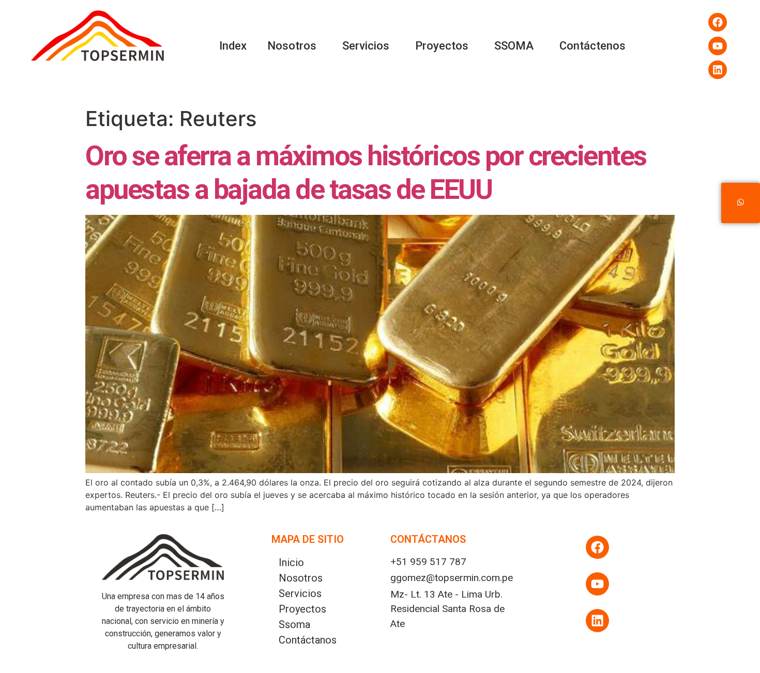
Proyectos (441, 45)
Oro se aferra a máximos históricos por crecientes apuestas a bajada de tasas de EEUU (365, 172)
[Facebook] (717, 22)
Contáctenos (592, 45)
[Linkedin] (717, 69)
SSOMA (514, 45)
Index (233, 45)
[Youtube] (717, 46)
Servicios (365, 45)
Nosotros (291, 45)
